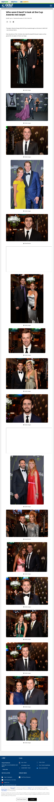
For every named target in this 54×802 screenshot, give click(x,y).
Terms (29, 788)
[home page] (7, 5)
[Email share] (13, 22)
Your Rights (4, 790)
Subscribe (5, 769)
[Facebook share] (7, 22)
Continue (32, 799)
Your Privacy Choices (21, 799)
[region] (27, 794)
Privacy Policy (4, 789)
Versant (12, 788)
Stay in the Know (6, 762)
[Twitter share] (10, 22)
